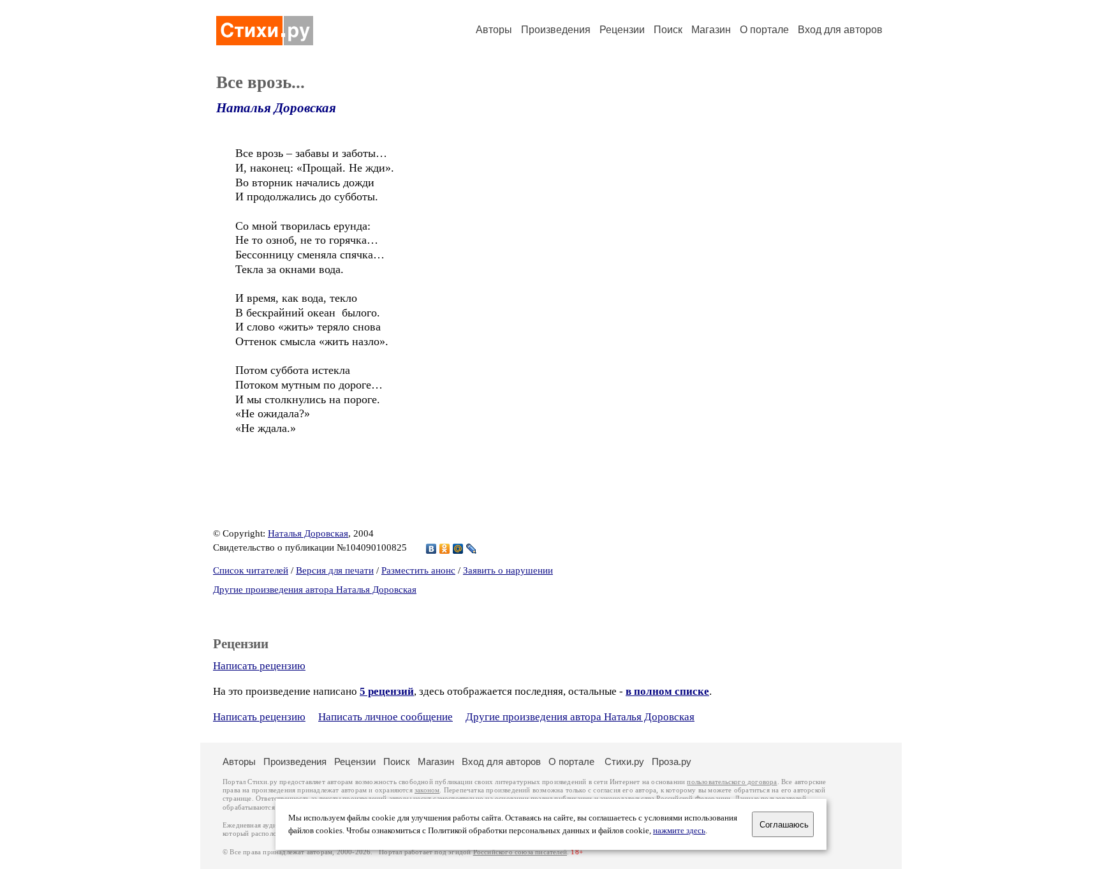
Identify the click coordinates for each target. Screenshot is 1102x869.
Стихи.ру (624, 761)
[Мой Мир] (458, 548)
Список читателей (250, 570)
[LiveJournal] (471, 548)
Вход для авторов (840, 29)
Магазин (711, 29)
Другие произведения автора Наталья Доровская (314, 589)
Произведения (556, 29)
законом (427, 790)
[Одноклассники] (445, 548)
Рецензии (622, 29)
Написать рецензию (259, 666)
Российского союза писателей (520, 852)
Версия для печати (335, 570)
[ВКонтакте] (431, 548)
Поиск (668, 29)
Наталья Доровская (276, 107)
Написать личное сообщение (385, 717)
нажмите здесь (679, 830)
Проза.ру (671, 761)
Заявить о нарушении (508, 570)
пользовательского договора (732, 781)
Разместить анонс (418, 570)
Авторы (494, 29)
